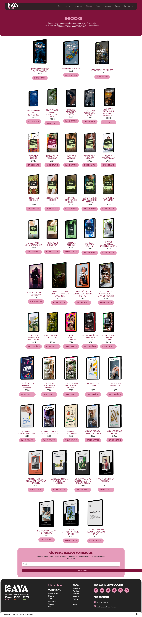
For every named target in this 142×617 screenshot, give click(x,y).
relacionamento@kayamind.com (106, 607)
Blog (59, 6)
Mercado (76, 594)
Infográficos (52, 601)
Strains (67, 6)
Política (75, 599)
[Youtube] (102, 590)
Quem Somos (128, 6)
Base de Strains (53, 593)
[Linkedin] (120, 590)
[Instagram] (96, 590)
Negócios (76, 596)
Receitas (76, 591)
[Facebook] (126, 590)
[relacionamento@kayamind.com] (95, 606)
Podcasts (107, 6)
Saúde (75, 604)
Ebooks (50, 599)
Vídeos (98, 6)
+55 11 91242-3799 (102, 603)
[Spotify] (114, 590)
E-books (88, 6)
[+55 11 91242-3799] (95, 602)
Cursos (117, 6)
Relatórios (78, 6)
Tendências (76, 588)
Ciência (75, 602)
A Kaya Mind (55, 585)
